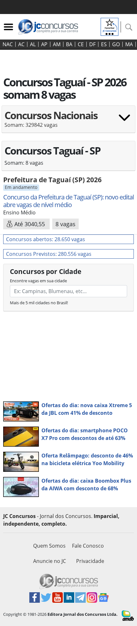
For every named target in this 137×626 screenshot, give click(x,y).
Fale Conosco (88, 545)
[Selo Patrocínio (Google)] (109, 26)
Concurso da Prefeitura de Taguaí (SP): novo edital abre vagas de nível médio (68, 201)
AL (33, 44)
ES (104, 44)
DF (92, 44)
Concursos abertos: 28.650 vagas (45, 239)
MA (129, 44)
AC (21, 44)
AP (44, 44)
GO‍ (116, 44)
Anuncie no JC (49, 561)
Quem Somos (49, 545)
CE (81, 44)
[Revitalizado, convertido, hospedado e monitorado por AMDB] (128, 615)
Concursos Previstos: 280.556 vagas (48, 253)
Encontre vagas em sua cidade (38, 281)
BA (69, 44)
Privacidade (90, 561)
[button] (68, 121)
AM (57, 44)
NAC (8, 44)
